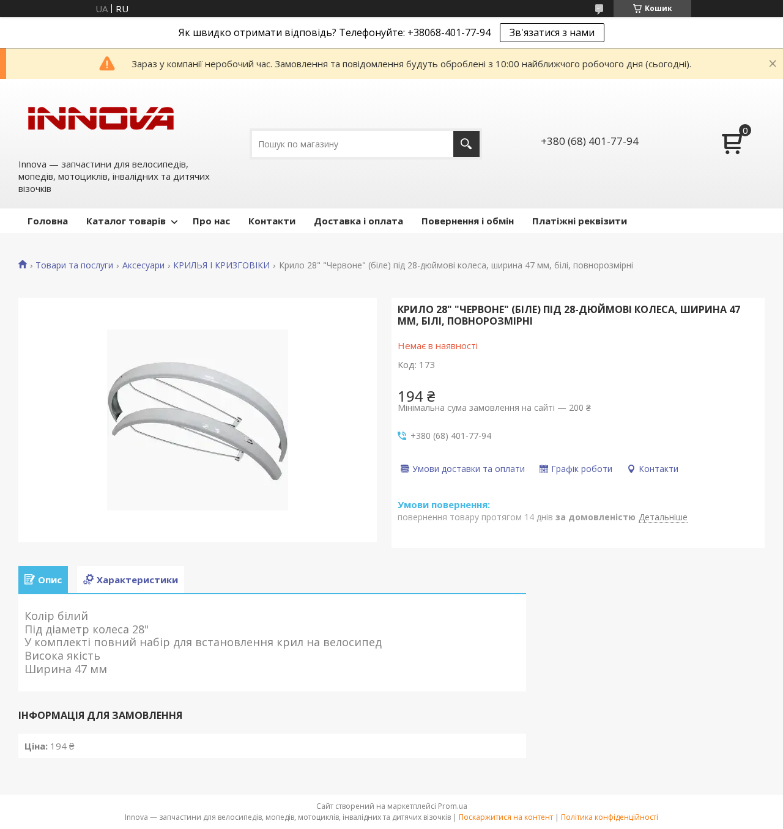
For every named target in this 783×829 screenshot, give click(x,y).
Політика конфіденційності (609, 817)
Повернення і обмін (467, 221)
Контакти (271, 221)
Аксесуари (143, 265)
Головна (48, 221)
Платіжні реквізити (579, 221)
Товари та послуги (74, 265)
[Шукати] (466, 144)
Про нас (211, 221)
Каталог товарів (126, 221)
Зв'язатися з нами (552, 32)
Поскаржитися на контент (506, 817)
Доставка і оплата (358, 221)
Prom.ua (452, 806)
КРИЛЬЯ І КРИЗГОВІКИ (221, 265)
